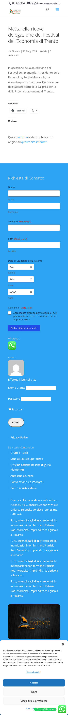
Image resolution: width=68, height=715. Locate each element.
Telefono (19, 221)
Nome (11, 199)
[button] (63, 644)
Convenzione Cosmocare (26, 482)
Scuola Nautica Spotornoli (26, 459)
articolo (23, 137)
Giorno (11, 272)
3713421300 (18, 3)
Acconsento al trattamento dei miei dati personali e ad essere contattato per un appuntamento (35, 316)
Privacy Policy (19, 437)
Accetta (34, 682)
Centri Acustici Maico (23, 488)
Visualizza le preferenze (34, 700)
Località (12, 250)
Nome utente (16, 387)
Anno (10, 297)
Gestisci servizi (33, 672)
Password (14, 398)
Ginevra (16, 51)
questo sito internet (34, 142)
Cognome (13, 211)
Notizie (43, 51)
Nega (34, 691)
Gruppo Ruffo (19, 453)
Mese (10, 285)
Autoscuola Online (22, 476)
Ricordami (18, 409)
